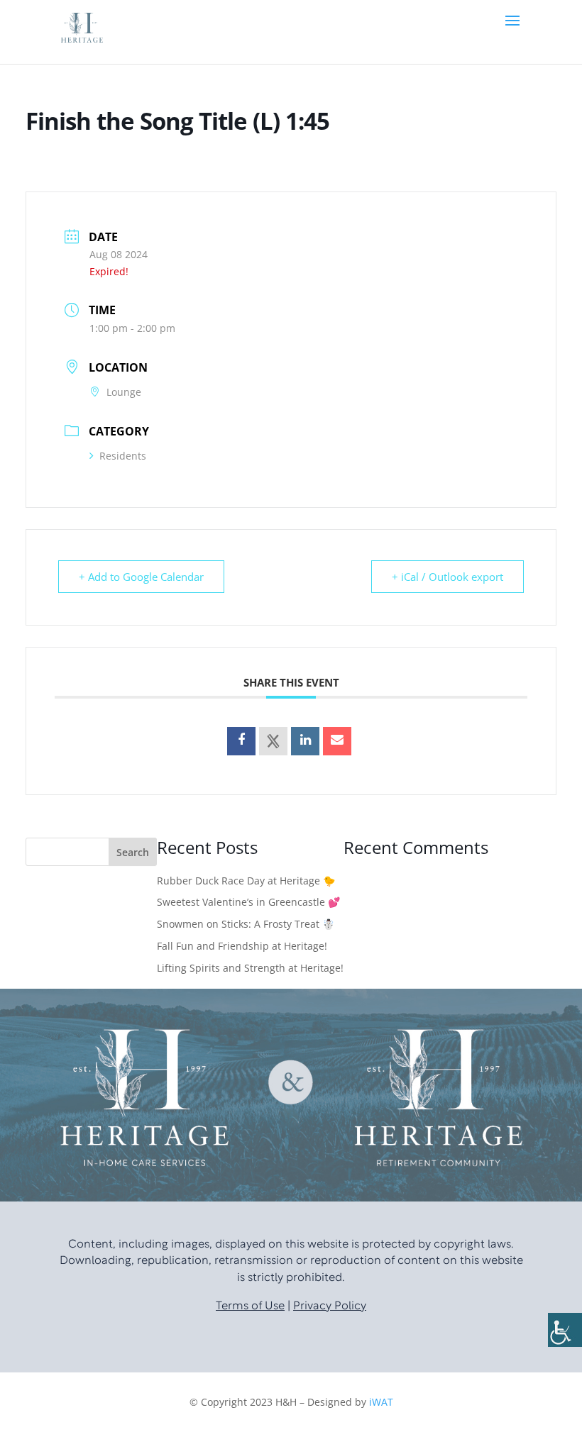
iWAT (381, 1402)
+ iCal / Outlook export (447, 577)
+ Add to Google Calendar (141, 577)
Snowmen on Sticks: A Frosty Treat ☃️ (245, 924)
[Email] (337, 741)
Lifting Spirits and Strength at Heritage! (250, 968)
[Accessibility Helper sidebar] (565, 1330)
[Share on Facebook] (241, 741)
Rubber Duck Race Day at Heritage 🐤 (246, 880)
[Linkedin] (305, 741)
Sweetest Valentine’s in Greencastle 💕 (248, 902)
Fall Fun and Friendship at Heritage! (242, 946)
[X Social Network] (273, 741)
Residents (122, 455)
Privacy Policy (329, 1306)
